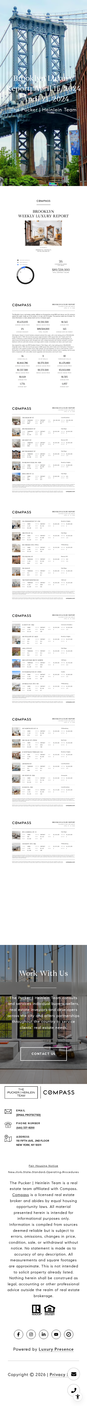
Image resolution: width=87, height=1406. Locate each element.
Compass (20, 1195)
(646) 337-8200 (25, 1127)
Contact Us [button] (44, 1054)
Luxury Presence (56, 1349)
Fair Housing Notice (43, 1165)
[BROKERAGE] (68, 1334)
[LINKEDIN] (43, 1334)
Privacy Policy (64, 1374)
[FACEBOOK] (18, 1334)
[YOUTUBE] (56, 1334)
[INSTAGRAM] (31, 1334)
